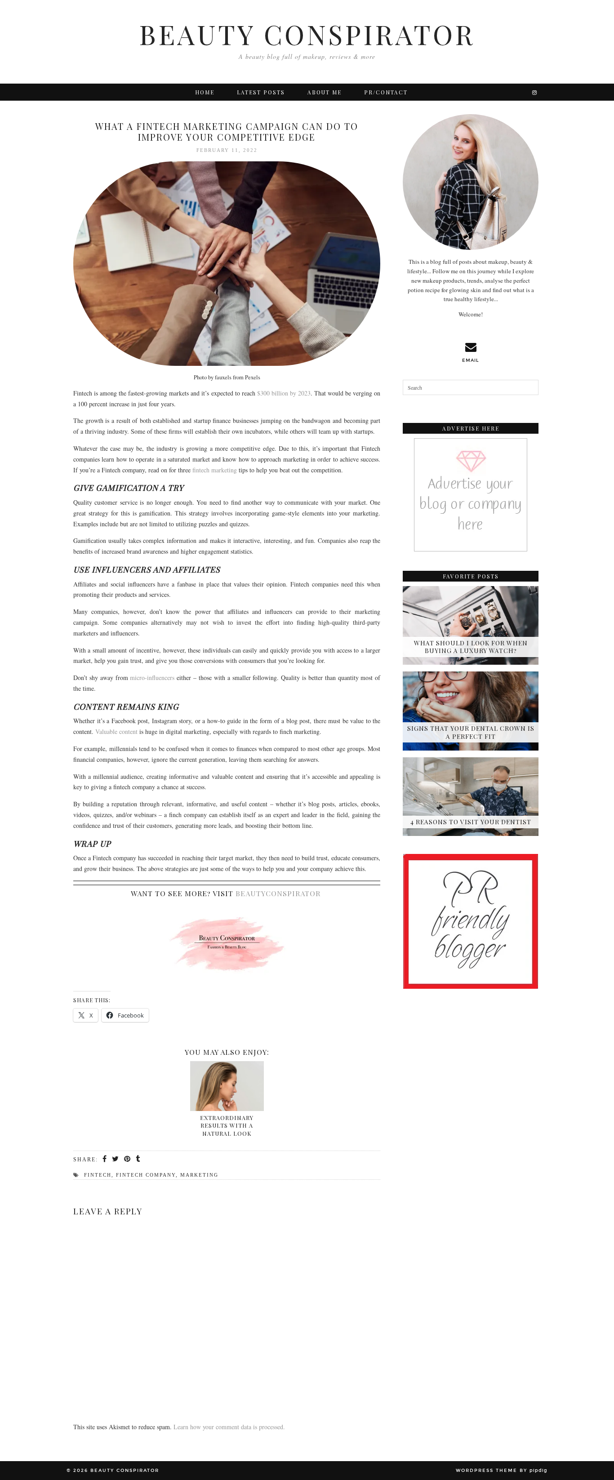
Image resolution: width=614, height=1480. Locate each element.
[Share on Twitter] (116, 1159)
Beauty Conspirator (307, 34)
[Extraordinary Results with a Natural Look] (227, 1086)
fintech (97, 1175)
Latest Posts (261, 92)
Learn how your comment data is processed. (229, 1426)
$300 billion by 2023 (284, 393)
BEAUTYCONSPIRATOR (278, 893)
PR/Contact (386, 92)
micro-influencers (152, 677)
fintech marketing (214, 470)
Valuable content (116, 731)
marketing (199, 1175)
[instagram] (535, 92)
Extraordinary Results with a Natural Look (227, 1125)
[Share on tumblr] (138, 1159)
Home (204, 92)
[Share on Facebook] (105, 1159)
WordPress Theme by (501, 1470)
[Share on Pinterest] (127, 1159)
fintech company (146, 1175)
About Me (324, 92)
